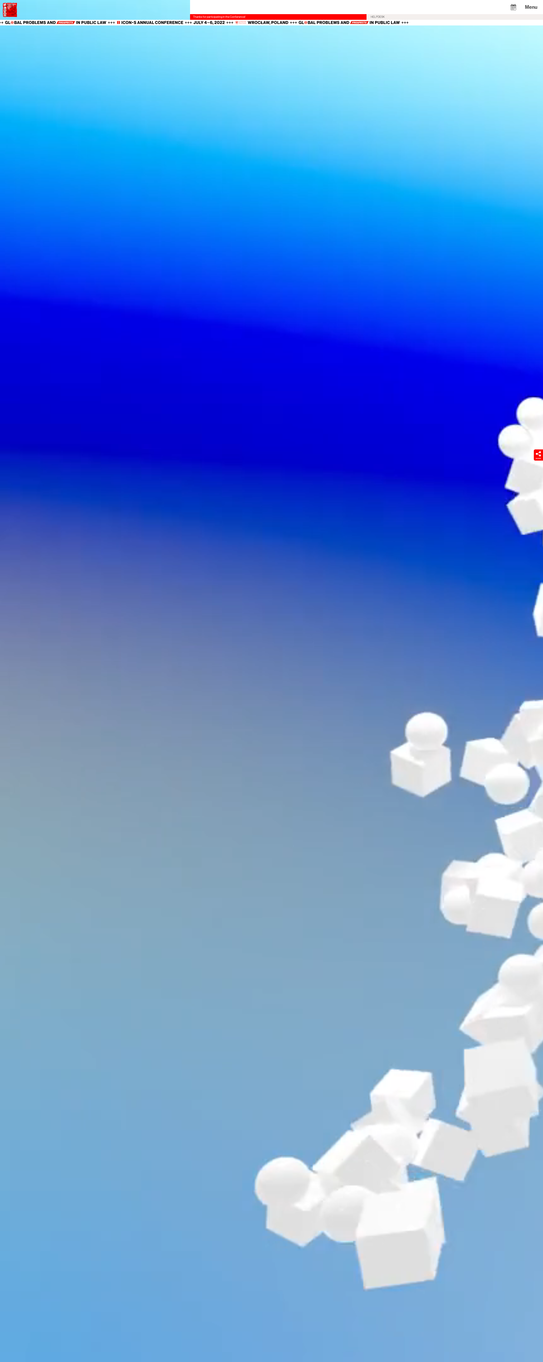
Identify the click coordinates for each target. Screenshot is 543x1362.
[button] (513, 7)
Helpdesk (378, 17)
